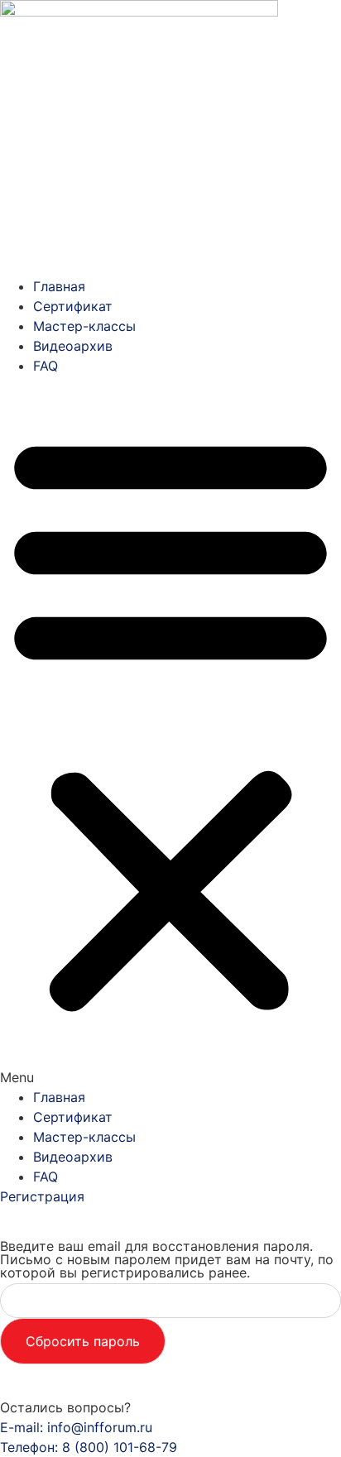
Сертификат (73, 306)
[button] (170, 731)
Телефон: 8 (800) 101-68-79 (88, 1447)
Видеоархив (73, 346)
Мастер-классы (84, 326)
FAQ (45, 365)
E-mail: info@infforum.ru (76, 1427)
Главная (59, 286)
